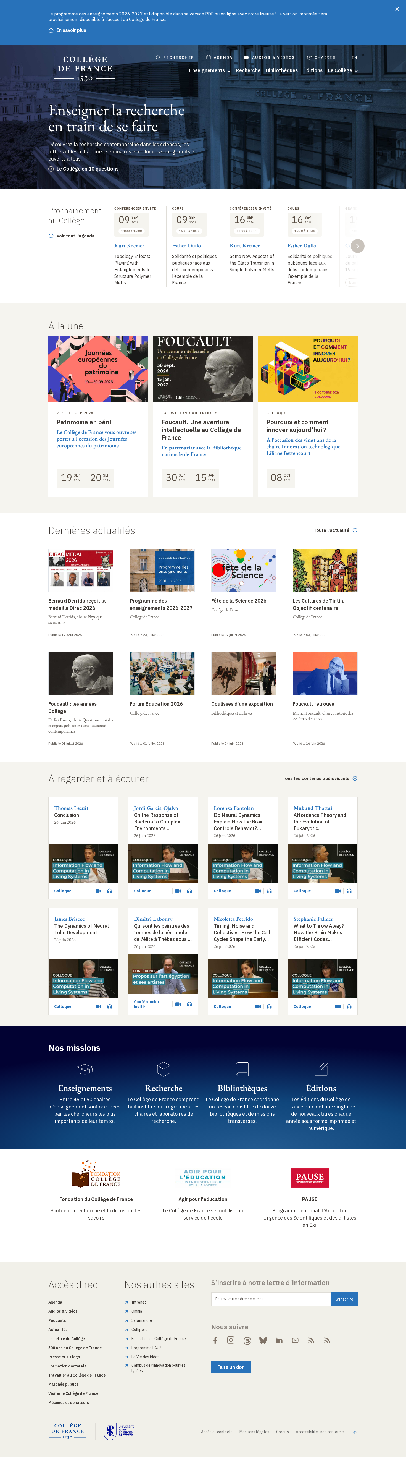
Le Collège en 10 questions (87, 169)
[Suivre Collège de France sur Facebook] (215, 1340)
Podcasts (57, 1320)
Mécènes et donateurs (68, 1402)
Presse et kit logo (64, 1356)
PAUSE (310, 1199)
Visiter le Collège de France (73, 1393)
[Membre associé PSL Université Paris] (119, 1431)
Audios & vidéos (273, 57)
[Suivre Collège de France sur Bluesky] (263, 1340)
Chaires (325, 57)
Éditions (313, 70)
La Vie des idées (145, 1356)
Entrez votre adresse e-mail (239, 1298)
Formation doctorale (67, 1366)
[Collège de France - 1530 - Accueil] (85, 68)
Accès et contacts (217, 1431)
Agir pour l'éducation (202, 1199)
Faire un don (231, 1367)
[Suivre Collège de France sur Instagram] (231, 1340)
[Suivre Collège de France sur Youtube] (295, 1340)
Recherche (248, 70)
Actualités (57, 1329)
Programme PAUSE (147, 1347)
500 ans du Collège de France (75, 1347)
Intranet (138, 1302)
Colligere (139, 1329)
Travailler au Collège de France (77, 1375)
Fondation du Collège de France (96, 1199)
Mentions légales (254, 1431)
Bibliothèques (282, 70)
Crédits (282, 1431)
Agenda (223, 57)
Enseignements (85, 1088)
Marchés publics (63, 1384)
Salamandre (141, 1320)
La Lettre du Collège (66, 1338)
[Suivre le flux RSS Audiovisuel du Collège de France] (327, 1340)
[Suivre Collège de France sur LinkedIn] (279, 1340)
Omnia (136, 1311)
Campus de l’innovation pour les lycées (158, 1368)
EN (354, 57)
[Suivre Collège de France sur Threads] (247, 1340)
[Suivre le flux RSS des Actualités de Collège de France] (311, 1340)
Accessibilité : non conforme (320, 1431)
